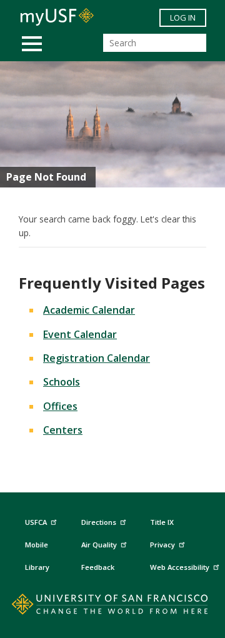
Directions (98, 522)
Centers (62, 430)
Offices (60, 406)
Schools (61, 382)
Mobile (36, 544)
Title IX (162, 522)
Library (37, 567)
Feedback (97, 567)
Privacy (162, 544)
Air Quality (99, 544)
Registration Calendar (96, 358)
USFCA (36, 522)
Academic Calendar (89, 310)
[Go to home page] (112, 607)
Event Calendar (80, 334)
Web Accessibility (179, 567)
